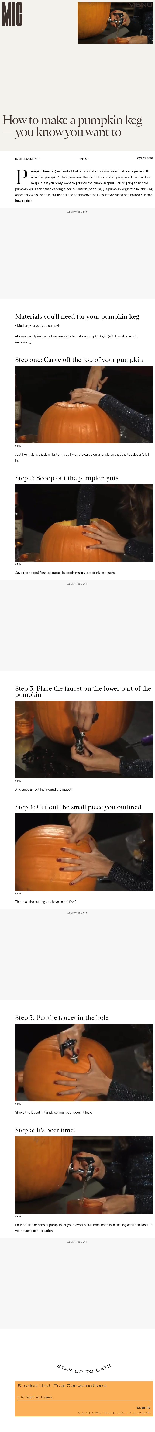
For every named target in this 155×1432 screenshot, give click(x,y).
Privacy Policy (145, 1413)
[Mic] (12, 14)
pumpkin (51, 177)
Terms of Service (129, 1413)
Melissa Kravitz (29, 158)
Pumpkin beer (40, 171)
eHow (19, 336)
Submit (143, 1407)
